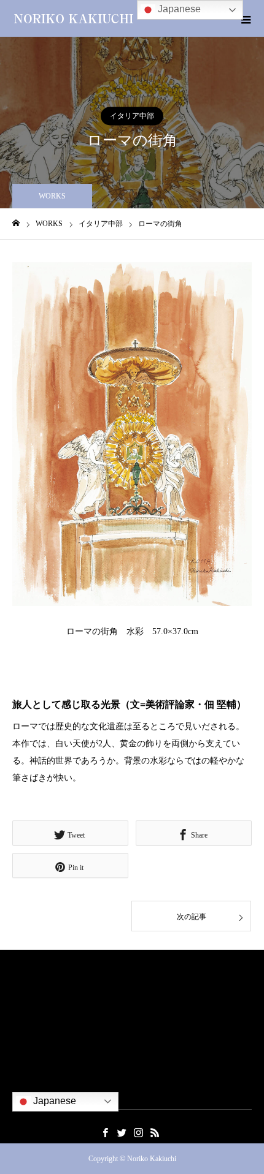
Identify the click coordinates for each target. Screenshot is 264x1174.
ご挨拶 (24, 989)
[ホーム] (16, 223)
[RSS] (155, 1132)
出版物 (24, 1061)
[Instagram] (138, 1132)
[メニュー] (245, 18)
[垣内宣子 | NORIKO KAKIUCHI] (73, 18)
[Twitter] (121, 1132)
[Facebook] (105, 1132)
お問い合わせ (36, 1079)
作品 (20, 1025)
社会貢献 (28, 1043)
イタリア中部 (132, 116)
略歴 (20, 1007)
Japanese (53, 1101)
